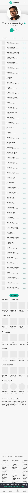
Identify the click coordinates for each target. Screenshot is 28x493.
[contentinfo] (14, 474)
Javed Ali (18, 53)
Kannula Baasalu (11, 142)
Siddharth (9, 88)
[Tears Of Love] (22, 321)
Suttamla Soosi (10, 57)
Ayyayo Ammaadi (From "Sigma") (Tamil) (5, 375)
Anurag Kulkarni (10, 58)
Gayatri (17, 138)
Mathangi (18, 208)
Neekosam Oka (10, 197)
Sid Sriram (18, 158)
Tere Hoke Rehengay (12, 112)
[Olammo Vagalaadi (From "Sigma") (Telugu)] (13, 370)
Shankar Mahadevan (11, 198)
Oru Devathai (10, 217)
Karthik (8, 143)
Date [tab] (14, 38)
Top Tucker (13, 359)
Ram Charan (4, 477)
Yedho (8, 272)
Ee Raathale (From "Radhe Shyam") (5, 359)
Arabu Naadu (10, 147)
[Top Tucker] (13, 354)
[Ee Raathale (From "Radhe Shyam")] (5, 354)
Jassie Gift (9, 133)
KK (7, 128)
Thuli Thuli (9, 82)
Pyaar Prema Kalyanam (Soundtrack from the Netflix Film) (22, 375)
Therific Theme (5, 310)
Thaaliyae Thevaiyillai (12, 152)
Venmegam (9, 167)
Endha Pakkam (10, 242)
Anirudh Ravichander (5, 391)
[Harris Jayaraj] (13, 386)
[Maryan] (22, 337)
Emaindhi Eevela (10, 162)
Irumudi (24, 478)
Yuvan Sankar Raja (11, 258)
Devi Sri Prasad (5, 470)
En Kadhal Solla (10, 92)
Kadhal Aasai (10, 202)
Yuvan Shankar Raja (12, 23)
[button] (16, 30)
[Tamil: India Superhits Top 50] (13, 321)
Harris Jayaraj (13, 391)
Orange (24, 474)
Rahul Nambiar (19, 118)
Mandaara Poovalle (11, 187)
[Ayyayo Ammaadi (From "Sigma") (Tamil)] (5, 370)
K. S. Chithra (9, 78)
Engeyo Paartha (10, 107)
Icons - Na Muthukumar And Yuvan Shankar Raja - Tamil (22, 310)
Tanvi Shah (9, 83)
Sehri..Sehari (10, 232)
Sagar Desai (18, 63)
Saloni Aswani (19, 98)
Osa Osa (9, 132)
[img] (25, 23)
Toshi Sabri (9, 233)
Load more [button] (14, 295)
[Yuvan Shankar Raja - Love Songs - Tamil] (13, 305)
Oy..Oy (8, 87)
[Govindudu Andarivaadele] (5, 337)
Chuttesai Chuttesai (12, 287)
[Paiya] (13, 337)
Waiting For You (10, 127)
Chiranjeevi (14, 464)
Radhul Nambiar (10, 243)
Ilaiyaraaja (18, 193)
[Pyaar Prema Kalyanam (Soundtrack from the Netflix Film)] (22, 370)
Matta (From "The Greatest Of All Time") (22, 359)
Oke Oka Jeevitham (11, 277)
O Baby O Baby (10, 207)
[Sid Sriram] (22, 386)
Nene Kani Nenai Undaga (13, 237)
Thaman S (4, 481)
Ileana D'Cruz (15, 468)
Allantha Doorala (11, 47)
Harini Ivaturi (19, 73)
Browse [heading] (14, 473)
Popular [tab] (5, 38)
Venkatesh (14, 467)
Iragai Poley (9, 262)
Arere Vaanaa (10, 117)
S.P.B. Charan (19, 273)
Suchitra (13, 133)
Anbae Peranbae (11, 172)
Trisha (13, 470)
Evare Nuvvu (10, 222)
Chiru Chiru (9, 42)
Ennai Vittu (9, 282)
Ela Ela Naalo (10, 122)
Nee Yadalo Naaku (11, 62)
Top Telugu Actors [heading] (15, 461)
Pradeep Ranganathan (12, 283)
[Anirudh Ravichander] (5, 386)
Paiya (13, 342)
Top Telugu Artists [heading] (5, 461)
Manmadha (9, 77)
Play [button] (12, 30)
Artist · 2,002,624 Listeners (14, 25)
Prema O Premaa (11, 157)
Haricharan (18, 43)
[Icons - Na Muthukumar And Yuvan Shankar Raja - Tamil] (22, 305)
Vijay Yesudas (18, 258)
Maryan (22, 342)
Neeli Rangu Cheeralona (13, 267)
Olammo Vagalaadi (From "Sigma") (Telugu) (13, 375)
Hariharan (9, 153)
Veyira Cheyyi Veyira (12, 97)
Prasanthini (14, 88)
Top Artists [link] (14, 482)
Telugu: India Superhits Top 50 (5, 326)
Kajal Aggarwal (15, 465)
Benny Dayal (19, 188)
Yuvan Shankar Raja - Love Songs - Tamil (13, 310)
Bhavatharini (14, 153)
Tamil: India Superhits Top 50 (13, 326)
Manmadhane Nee (11, 252)
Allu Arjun (4, 475)
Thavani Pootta (10, 257)
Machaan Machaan (11, 192)
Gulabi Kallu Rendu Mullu (13, 52)
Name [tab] (23, 38)
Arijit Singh (9, 113)
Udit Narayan (19, 108)
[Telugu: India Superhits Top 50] (5, 321)
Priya (13, 233)
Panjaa (8, 102)
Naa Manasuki (10, 137)
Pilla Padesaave (10, 67)
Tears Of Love (22, 326)
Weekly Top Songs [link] (16, 481)
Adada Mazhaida (11, 212)
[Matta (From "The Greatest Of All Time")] (22, 354)
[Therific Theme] (5, 305)
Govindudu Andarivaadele (5, 342)
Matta (8, 247)
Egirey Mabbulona (11, 182)
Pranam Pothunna (11, 177)
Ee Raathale (9, 72)
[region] (14, 456)
